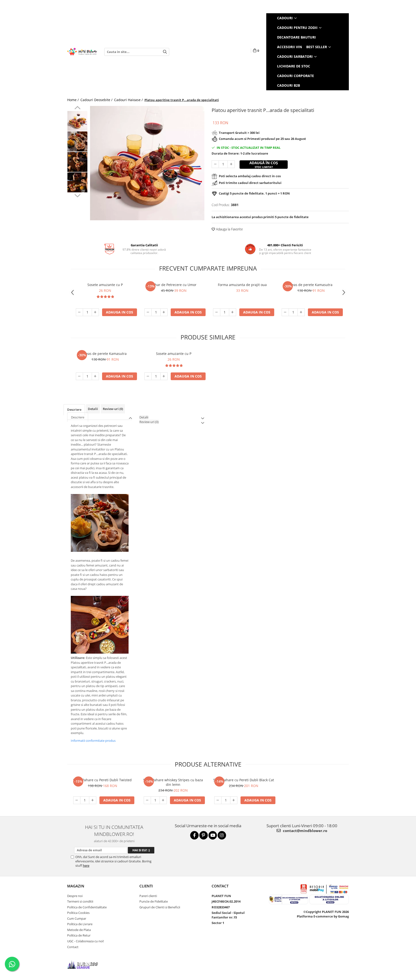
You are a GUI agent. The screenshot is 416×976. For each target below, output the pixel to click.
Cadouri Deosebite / (96, 100)
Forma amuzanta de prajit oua (242, 284)
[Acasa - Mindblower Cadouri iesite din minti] (82, 52)
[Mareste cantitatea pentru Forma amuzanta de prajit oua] (232, 312)
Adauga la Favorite (229, 229)
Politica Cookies (78, 913)
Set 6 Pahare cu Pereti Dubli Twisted (102, 780)
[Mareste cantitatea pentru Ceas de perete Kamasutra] (301, 312)
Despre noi (75, 896)
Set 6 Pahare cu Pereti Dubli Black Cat (243, 780)
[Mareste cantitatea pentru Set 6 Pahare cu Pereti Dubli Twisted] (92, 800)
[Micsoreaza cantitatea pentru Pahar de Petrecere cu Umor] (148, 312)
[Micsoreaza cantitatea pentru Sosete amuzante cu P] (79, 312)
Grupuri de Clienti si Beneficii (159, 907)
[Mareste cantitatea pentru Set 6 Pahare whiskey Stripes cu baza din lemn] (163, 800)
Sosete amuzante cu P (105, 284)
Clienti (146, 886)
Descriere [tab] (74, 409)
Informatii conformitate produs (93, 740)
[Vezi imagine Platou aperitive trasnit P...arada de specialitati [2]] (77, 162)
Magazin (75, 886)
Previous (77, 108)
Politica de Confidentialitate (87, 907)
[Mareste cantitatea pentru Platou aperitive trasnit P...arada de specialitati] (231, 164)
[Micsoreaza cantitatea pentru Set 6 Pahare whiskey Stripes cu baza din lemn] (147, 800)
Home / (73, 100)
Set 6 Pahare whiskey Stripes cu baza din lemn (173, 782)
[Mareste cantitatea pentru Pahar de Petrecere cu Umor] (164, 312)
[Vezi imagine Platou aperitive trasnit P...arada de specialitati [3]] (77, 182)
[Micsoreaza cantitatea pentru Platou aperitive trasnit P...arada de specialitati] (215, 164)
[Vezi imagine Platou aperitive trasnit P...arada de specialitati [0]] (77, 121)
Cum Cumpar (76, 918)
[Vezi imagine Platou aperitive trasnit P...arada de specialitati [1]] (77, 141)
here (86, 865)
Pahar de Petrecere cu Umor (173, 284)
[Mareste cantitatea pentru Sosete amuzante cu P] (95, 312)
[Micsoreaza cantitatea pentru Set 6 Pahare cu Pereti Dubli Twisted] (76, 800)
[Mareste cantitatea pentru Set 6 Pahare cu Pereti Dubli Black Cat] (233, 800)
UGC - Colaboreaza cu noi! (85, 941)
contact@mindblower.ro (304, 830)
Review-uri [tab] (113, 409)
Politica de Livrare (79, 924)
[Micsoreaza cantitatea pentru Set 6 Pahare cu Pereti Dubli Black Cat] (217, 800)
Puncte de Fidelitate (153, 901)
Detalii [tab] (93, 409)
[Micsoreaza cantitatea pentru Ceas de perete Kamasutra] (285, 312)
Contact (72, 947)
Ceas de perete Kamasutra (311, 284)
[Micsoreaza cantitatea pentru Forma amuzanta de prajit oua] (216, 312)
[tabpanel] (147, 163)
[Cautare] (165, 52)
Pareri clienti (148, 896)
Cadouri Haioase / (129, 100)
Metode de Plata (79, 930)
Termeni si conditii (80, 901)
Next (77, 195)
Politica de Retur (79, 935)
